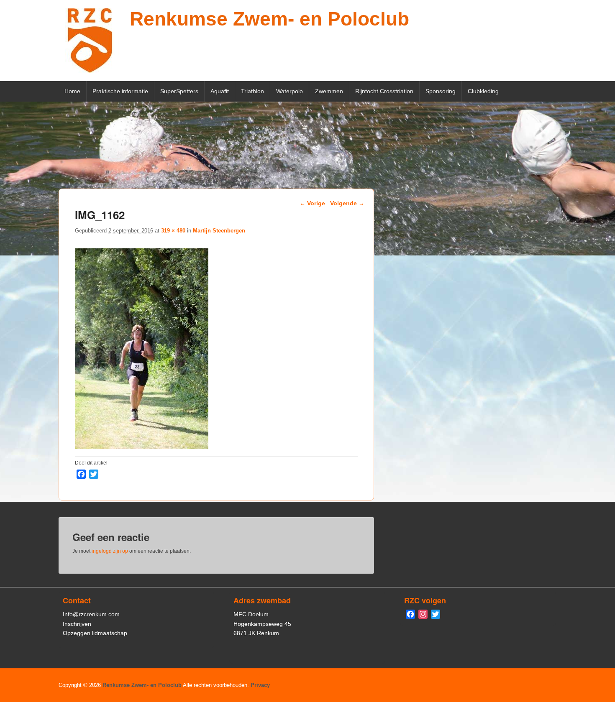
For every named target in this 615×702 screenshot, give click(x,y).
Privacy (260, 685)
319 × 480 (173, 230)
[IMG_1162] (141, 446)
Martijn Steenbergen (219, 230)
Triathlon (252, 91)
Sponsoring (440, 91)
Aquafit (219, 91)
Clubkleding (483, 91)
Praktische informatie (120, 91)
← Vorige (312, 203)
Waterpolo (289, 91)
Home (72, 91)
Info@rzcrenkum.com (91, 614)
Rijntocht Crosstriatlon (384, 91)
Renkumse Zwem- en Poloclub (269, 19)
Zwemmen (329, 91)
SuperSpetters (179, 91)
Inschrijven (77, 623)
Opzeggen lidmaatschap (95, 633)
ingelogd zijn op (110, 551)
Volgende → (347, 203)
